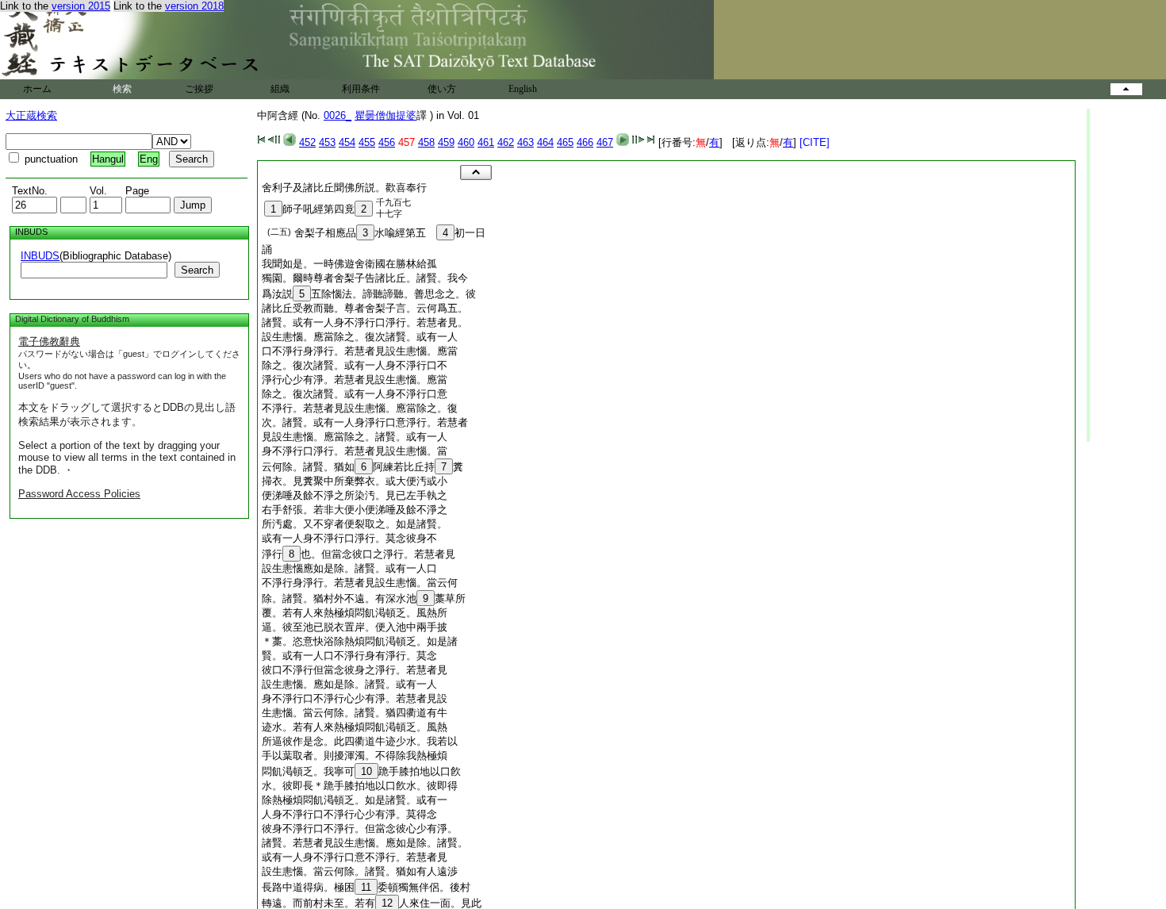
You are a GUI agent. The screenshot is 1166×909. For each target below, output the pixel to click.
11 (366, 887)
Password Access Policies (79, 494)
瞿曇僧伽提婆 (385, 115)
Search (197, 270)
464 (545, 142)
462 (505, 142)
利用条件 (361, 88)
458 (426, 142)
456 (386, 142)
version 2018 (194, 6)
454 (347, 142)
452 (307, 142)
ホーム (37, 88)
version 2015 (81, 6)
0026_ (337, 115)
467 (604, 142)
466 (585, 142)
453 (327, 142)
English (522, 88)
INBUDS (40, 256)
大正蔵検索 (31, 115)
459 (446, 142)
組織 (280, 88)
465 (565, 142)
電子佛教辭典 (49, 341)
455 (367, 142)
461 (486, 142)
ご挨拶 (199, 88)
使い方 (442, 88)
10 (366, 771)
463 (525, 142)
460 (466, 142)
